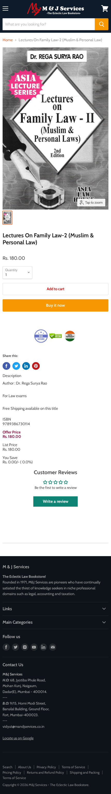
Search (7, 767)
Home (8, 40)
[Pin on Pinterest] (36, 366)
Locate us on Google (18, 738)
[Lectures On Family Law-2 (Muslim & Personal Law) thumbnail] (7, 217)
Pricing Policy (12, 772)
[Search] (101, 24)
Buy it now (55, 305)
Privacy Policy (46, 767)
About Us (24, 767)
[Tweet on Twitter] (16, 366)
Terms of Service (73, 767)
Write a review (55, 501)
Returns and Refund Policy (45, 772)
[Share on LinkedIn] (26, 366)
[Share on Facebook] (6, 366)
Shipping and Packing (84, 772)
